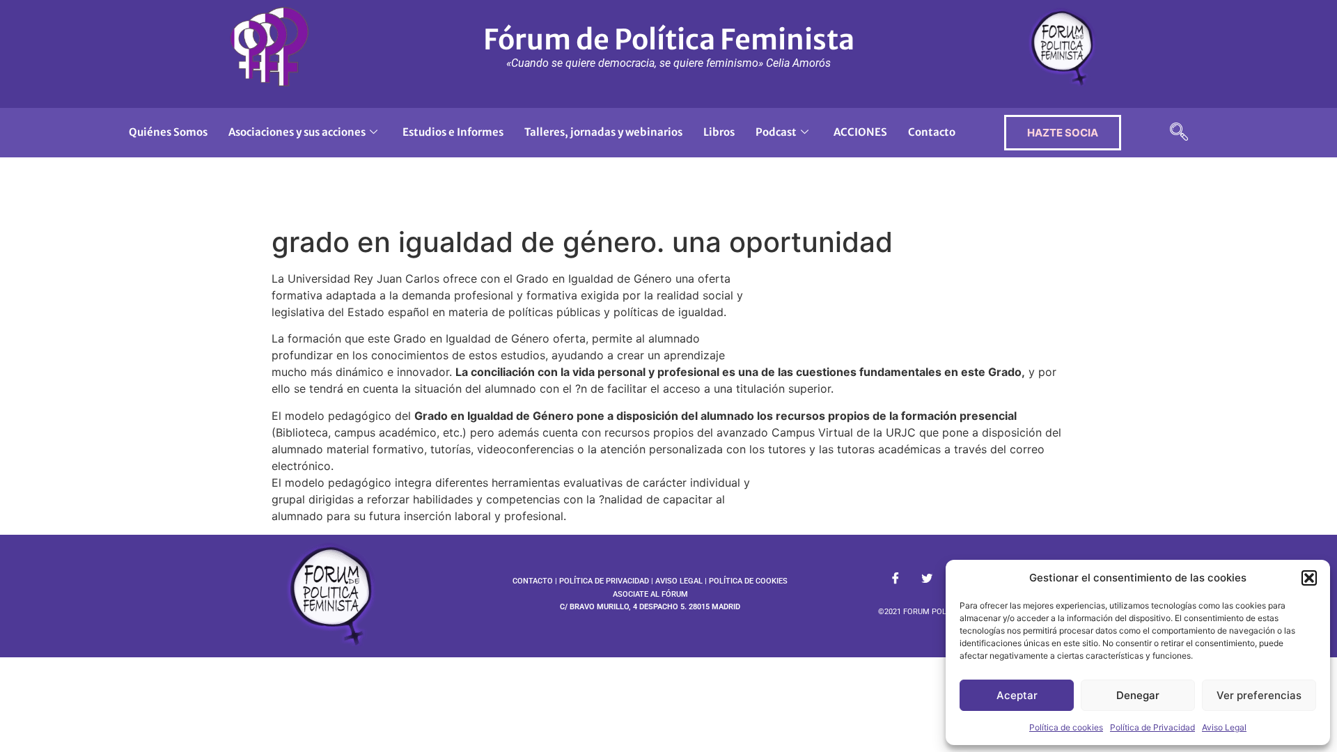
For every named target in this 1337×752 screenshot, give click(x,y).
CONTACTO (533, 581)
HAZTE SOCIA (1062, 132)
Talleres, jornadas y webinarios (603, 132)
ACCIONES (860, 132)
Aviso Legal (1224, 727)
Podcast (776, 132)
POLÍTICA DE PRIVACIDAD (604, 581)
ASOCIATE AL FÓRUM (650, 594)
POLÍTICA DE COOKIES (748, 581)
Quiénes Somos (168, 132)
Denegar (1137, 695)
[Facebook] (895, 578)
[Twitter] (926, 578)
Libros (719, 132)
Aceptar (1017, 695)
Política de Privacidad (1152, 727)
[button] (1309, 578)
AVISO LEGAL (679, 581)
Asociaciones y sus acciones (297, 132)
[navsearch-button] (1179, 132)
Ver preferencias (1259, 695)
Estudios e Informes (452, 132)
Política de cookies (1066, 727)
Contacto (931, 132)
